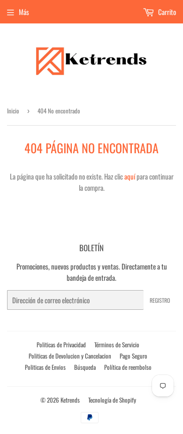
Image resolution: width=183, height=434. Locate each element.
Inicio (13, 110)
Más (24, 12)
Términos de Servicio (116, 344)
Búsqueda (85, 367)
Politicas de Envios (45, 367)
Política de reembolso (128, 367)
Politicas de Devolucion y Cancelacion (70, 355)
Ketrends (70, 399)
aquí (129, 176)
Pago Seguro (133, 355)
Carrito (166, 12)
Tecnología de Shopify (112, 399)
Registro (160, 300)
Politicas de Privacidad (61, 344)
